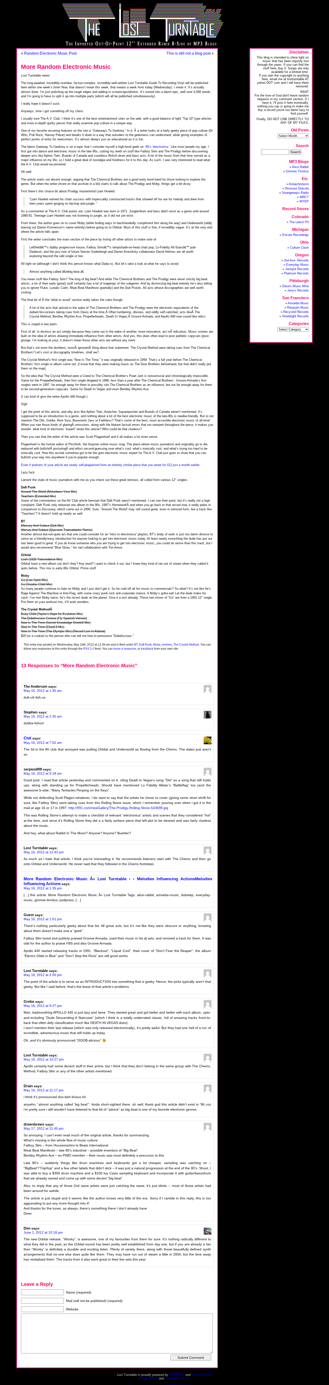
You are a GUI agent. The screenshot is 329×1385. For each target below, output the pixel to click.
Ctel (27, 738)
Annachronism (299, 184)
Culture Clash (299, 247)
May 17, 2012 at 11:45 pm (44, 1128)
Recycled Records (296, 312)
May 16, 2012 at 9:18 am (43, 773)
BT (136, 644)
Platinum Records (296, 273)
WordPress (176, 1375)
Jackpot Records (297, 269)
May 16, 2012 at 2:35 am (43, 716)
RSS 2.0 (88, 648)
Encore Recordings (295, 235)
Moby (156, 644)
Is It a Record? (201, 1375)
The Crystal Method (186, 644)
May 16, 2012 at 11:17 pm (44, 1090)
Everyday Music (297, 264)
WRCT (304, 197)
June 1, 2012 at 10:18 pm (43, 1232)
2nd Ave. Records (296, 260)
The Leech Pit (299, 222)
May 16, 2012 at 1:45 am (43, 690)
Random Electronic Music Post (50, 53)
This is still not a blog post (188, 53)
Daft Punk (145, 644)
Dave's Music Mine (295, 286)
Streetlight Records (295, 316)
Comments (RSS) (177, 1378)
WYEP (304, 201)
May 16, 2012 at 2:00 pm (43, 975)
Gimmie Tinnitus (297, 171)
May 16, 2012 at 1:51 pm (43, 919)
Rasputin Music (298, 307)
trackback (147, 648)
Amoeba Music (298, 303)
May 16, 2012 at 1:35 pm (43, 888)
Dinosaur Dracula (297, 188)
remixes (167, 644)
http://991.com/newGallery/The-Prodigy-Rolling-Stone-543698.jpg (118, 808)
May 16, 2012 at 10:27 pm (44, 1059)
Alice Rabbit (300, 167)
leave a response (124, 648)
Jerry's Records (298, 290)
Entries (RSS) (148, 1378)
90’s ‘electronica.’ (157, 147)
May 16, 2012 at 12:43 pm (44, 852)
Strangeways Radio (295, 192)
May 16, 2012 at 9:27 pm (43, 1006)
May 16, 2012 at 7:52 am (43, 742)
